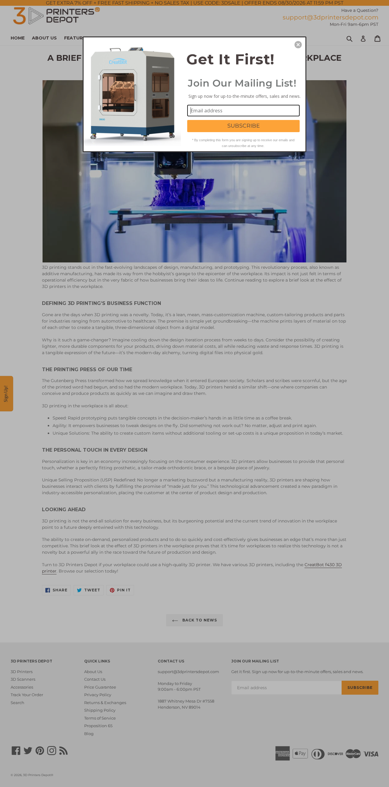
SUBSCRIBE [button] (243, 125)
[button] (298, 44)
